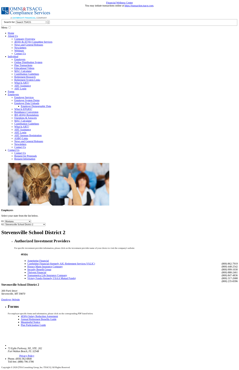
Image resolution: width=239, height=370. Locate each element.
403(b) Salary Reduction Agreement (39, 316)
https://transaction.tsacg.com (139, 5)
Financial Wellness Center (119, 2)
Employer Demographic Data (36, 106)
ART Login (20, 88)
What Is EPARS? (23, 109)
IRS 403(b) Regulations (26, 115)
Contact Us (20, 53)
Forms (11, 91)
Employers (19, 59)
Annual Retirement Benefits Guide (38, 319)
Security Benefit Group (39, 269)
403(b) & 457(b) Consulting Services (33, 41)
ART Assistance (22, 85)
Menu (4, 27)
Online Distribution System (28, 62)
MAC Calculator (23, 71)
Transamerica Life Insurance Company (47, 275)
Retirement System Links (27, 79)
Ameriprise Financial (38, 260)
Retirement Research (25, 77)
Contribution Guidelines (26, 74)
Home (11, 33)
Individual (13, 56)
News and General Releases (28, 44)
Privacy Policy (26, 355)
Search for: (9, 22)
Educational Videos (24, 68)
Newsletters (20, 47)
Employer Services (24, 97)
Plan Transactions (23, 65)
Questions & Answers (25, 118)
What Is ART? (21, 82)
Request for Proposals (25, 156)
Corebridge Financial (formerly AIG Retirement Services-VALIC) (61, 263)
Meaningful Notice (30, 322)
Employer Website (10, 299)
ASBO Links (21, 138)
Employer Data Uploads (26, 103)
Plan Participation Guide (33, 325)
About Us (13, 36)
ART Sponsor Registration (28, 135)
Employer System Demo (27, 100)
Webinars (19, 50)
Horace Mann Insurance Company (45, 266)
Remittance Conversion (26, 112)
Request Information (24, 158)
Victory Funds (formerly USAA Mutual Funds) (51, 278)
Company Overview (24, 39)
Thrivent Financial (36, 272)
